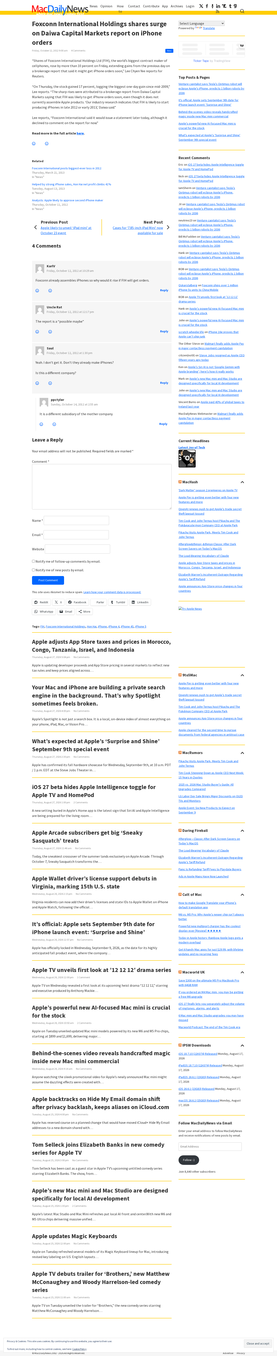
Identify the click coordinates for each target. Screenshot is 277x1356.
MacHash (190, 482)
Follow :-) (189, 1160)
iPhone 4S (127, 626)
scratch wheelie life (191, 332)
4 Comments (78, 50)
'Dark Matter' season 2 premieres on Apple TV (208, 490)
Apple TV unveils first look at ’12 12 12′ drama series (101, 970)
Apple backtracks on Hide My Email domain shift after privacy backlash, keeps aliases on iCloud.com (100, 1103)
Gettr (212, 6)
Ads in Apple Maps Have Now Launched (204, 876)
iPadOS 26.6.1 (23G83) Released (199, 1077)
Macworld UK (193, 972)
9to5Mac (189, 675)
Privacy (241, 1353)
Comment (40, 461)
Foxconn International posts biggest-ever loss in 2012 (66, 168)
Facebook (206, 6)
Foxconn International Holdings (65, 626)
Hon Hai (92, 626)
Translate (209, 28)
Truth (224, 6)
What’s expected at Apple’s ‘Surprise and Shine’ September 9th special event (96, 745)
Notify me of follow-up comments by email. (67, 561)
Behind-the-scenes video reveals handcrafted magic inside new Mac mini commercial (101, 1057)
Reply (164, 290)
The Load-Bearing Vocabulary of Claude (204, 556)
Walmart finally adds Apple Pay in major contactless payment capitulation (211, 418)
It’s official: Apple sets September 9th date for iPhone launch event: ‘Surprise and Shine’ (93, 928)
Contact (134, 6)
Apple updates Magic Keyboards (74, 1236)
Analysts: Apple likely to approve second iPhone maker (67, 200)
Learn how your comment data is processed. (112, 592)
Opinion (106, 6)
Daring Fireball (195, 830)
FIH (42, 626)
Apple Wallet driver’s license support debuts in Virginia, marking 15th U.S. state (94, 882)
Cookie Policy (79, 1349)
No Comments (81, 657)
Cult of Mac (192, 894)
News (94, 6)
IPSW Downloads (196, 1045)
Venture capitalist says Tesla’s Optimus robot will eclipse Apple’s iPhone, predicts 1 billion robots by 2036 (207, 192)
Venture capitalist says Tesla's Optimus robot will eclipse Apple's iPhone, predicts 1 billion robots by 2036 (211, 88)
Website (38, 549)
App (165, 6)
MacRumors (192, 752)
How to (120, 8)
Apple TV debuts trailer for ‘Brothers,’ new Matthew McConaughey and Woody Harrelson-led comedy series (101, 1282)
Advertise (228, 1353)
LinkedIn (218, 6)
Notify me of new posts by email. (59, 570)
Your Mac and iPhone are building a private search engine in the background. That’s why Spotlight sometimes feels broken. (98, 695)
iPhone (102, 626)
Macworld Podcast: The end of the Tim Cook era (209, 1027)
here (80, 133)
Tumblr (230, 6)
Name (37, 520)
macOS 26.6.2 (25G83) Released (199, 1100)
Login (190, 6)
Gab (235, 6)
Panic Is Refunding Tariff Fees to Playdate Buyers (210, 869)
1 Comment (83, 977)
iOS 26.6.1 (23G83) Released (196, 1089)
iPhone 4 (113, 626)
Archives (177, 6)
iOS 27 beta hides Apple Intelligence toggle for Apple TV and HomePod (94, 791)
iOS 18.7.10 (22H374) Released (198, 1054)
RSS (217, 11)
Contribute (151, 6)
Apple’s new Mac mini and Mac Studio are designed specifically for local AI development (100, 1194)
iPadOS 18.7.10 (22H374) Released (200, 1065)
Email (37, 535)
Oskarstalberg (188, 285)
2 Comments (81, 802)
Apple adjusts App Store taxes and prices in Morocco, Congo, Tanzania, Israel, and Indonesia (101, 645)
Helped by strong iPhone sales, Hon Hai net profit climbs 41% (71, 184)
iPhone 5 (140, 626)
